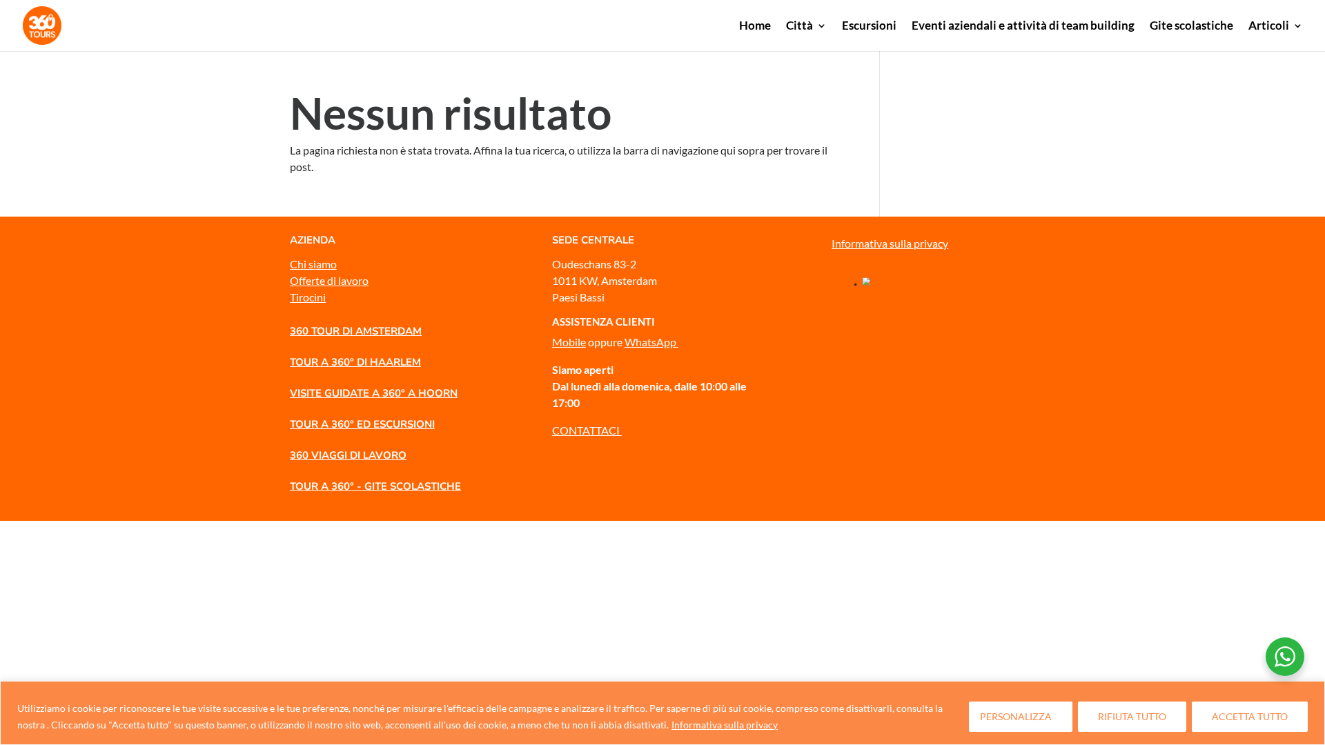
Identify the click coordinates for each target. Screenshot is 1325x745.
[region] (662, 713)
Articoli (1268, 26)
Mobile (569, 341)
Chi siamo (313, 263)
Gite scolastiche (1191, 26)
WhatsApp (651, 341)
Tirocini (308, 297)
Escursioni (869, 26)
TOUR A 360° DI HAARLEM (355, 362)
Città (799, 26)
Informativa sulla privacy (724, 725)
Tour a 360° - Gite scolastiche (375, 486)
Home (755, 26)
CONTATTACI (587, 430)
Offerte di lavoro (329, 280)
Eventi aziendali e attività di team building (1023, 26)
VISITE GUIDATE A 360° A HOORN (374, 393)
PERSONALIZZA (1016, 716)
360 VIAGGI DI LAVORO (348, 455)
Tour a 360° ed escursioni (362, 424)
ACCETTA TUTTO (1250, 716)
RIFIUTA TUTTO (1132, 716)
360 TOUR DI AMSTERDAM (356, 331)
